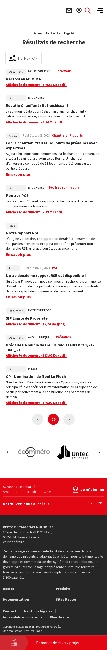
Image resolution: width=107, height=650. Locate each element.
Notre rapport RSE (22, 233)
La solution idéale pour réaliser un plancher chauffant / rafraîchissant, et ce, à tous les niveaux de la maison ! (46, 114)
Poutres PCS (17, 195)
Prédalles (63, 337)
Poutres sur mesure (64, 187)
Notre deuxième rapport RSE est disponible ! (46, 275)
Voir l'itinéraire (13, 542)
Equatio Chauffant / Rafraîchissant (37, 105)
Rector (8, 588)
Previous (8, 452)
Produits (63, 588)
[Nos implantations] (79, 10)
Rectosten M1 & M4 (23, 79)
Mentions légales (38, 611)
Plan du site (59, 617)
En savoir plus (18, 174)
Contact (9, 611)
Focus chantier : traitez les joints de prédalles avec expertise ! (51, 145)
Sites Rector (66, 599)
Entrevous (64, 71)
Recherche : (54, 33)
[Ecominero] (34, 452)
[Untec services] (73, 452)
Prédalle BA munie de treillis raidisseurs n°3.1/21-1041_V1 (50, 347)
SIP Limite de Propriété (27, 318)
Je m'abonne (92, 489)
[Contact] (68, 10)
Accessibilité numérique (22, 617)
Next (98, 452)
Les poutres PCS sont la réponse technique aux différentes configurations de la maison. (50, 203)
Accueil (38, 33)
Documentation (16, 599)
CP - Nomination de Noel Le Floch (36, 376)
